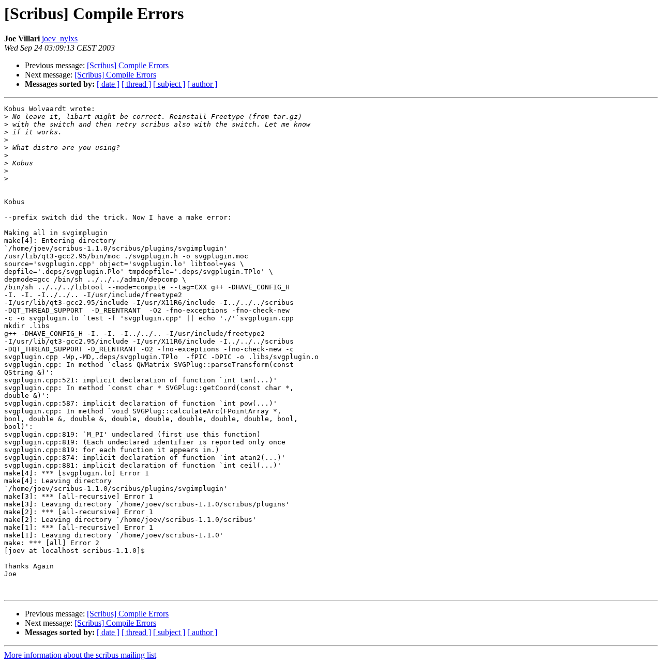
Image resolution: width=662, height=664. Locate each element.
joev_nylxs (60, 38)
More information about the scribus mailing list (80, 655)
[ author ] (202, 84)
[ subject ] (169, 84)
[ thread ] (136, 84)
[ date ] (108, 84)
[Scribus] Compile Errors (128, 65)
